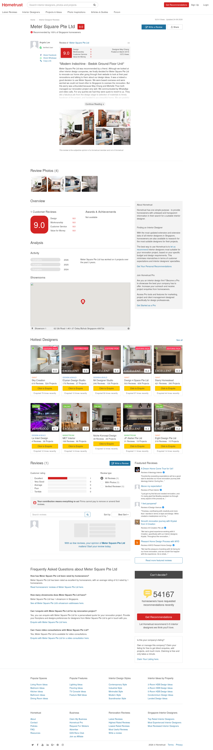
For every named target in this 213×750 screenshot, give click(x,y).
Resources (35, 732)
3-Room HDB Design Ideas (160, 684)
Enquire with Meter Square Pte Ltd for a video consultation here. (59, 638)
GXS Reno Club (77, 732)
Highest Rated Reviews (119, 722)
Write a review (115, 732)
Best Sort (122, 514)
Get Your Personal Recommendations (154, 266)
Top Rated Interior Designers (161, 719)
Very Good (39, 481)
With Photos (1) (112, 482)
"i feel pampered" (149, 503)
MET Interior (69, 438)
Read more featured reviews (159, 560)
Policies (33, 725)
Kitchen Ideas (36, 691)
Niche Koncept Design (104, 435)
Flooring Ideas (76, 687)
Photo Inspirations (76, 12)
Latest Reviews (9, 12)
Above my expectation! (151, 486)
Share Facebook (49, 55)
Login (206, 4)
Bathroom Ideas (37, 694)
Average (38, 484)
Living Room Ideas (39, 684)
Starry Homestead (164, 380)
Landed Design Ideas (157, 698)
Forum (117, 12)
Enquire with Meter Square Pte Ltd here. (48, 622)
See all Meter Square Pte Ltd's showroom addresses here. (57, 603)
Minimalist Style (116, 691)
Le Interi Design (40, 438)
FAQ (32, 729)
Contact (34, 722)
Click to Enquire (45, 388)
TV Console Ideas (78, 691)
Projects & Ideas (54, 12)
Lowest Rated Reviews (119, 725)
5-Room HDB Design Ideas (160, 691)
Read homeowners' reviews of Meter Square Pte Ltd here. (57, 587)
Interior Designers (31, 12)
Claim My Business (78, 719)
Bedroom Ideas (37, 687)
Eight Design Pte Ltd (165, 438)
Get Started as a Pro (146, 305)
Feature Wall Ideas (78, 694)
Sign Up (195, 4)
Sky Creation (38, 380)
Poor (36, 488)
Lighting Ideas (76, 684)
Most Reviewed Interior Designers (163, 725)
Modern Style (115, 694)
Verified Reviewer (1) (114, 486)
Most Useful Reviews (118, 729)
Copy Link (47, 60)
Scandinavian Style (117, 698)
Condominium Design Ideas (160, 694)
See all (179, 340)
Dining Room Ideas (39, 698)
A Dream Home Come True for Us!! (157, 468)
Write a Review (155, 27)
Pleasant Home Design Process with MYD (160, 541)
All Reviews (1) (112, 478)
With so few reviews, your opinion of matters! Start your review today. (95, 544)
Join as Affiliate (76, 736)
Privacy (179, 744)
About (33, 719)
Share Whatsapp (50, 58)
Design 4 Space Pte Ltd (136, 380)
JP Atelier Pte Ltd (133, 438)
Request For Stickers (79, 725)
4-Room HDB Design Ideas (160, 687)
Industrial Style (115, 687)
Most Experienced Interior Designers (164, 722)
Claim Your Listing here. (148, 659)
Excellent (38, 478)
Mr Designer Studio (103, 380)
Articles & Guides (99, 12)
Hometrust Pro (76, 722)
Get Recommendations (176, 4)
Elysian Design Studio (74, 380)
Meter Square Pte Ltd (52, 26)
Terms (171, 744)
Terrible (37, 491)
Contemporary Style (118, 684)
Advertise (74, 729)
